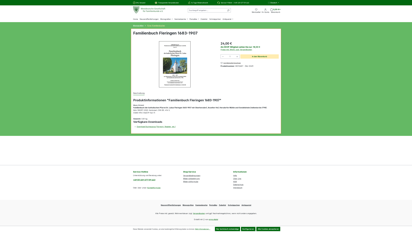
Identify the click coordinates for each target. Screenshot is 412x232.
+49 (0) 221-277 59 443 (144, 180)
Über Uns (237, 179)
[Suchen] (228, 10)
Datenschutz (238, 185)
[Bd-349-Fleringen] (175, 64)
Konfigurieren (248, 229)
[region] (174, 64)
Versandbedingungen (191, 176)
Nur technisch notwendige (227, 229)
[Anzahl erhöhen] (237, 56)
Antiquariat (246, 205)
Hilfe (235, 176)
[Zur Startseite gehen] (149, 10)
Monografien (188, 205)
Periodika (213, 205)
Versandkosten (199, 213)
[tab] (139, 93)
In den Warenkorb (259, 56)
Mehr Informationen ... (202, 229)
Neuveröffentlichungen (171, 205)
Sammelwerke (201, 205)
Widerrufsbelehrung (191, 179)
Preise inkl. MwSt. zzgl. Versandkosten (236, 50)
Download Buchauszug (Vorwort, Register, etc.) (156, 127)
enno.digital (213, 219)
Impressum (237, 188)
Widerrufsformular (190, 182)
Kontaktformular (154, 188)
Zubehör (222, 205)
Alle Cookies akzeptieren (268, 229)
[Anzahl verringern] (223, 56)
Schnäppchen (234, 205)
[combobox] (207, 10)
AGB (235, 182)
